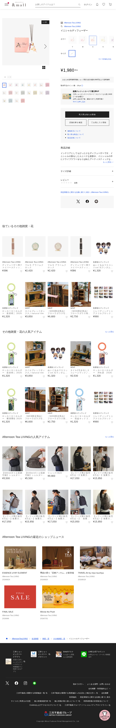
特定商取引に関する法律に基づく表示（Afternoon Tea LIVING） (85, 192)
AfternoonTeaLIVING (20, 639)
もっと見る (107, 162)
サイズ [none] (63, 54)
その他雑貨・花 (59, 639)
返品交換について (73, 138)
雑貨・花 (45, 639)
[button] (25, 46)
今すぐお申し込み (79, 102)
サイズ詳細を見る (104, 59)
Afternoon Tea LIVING (72, 23)
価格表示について (73, 131)
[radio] (73, 42)
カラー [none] (63, 39)
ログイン (88, 5)
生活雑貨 (35, 639)
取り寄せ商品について (75, 134)
